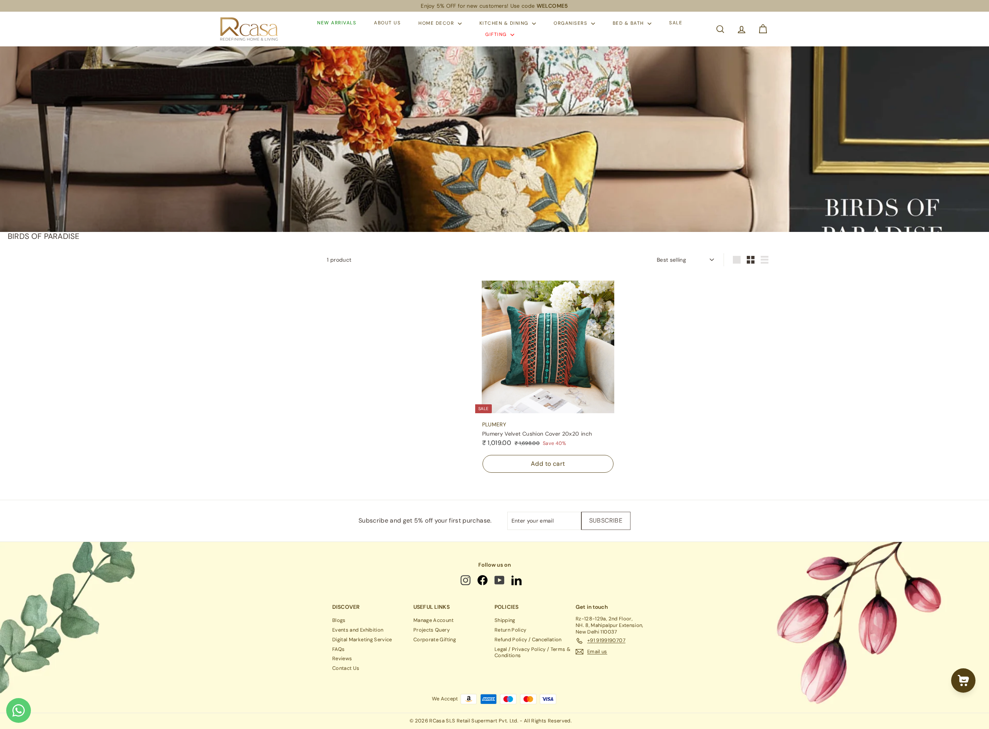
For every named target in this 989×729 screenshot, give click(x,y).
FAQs (338, 649)
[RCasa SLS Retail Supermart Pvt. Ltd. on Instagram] (466, 580)
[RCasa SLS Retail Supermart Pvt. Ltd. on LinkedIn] (517, 580)
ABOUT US (387, 23)
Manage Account (433, 620)
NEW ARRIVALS (336, 23)
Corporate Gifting (434, 639)
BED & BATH (629, 23)
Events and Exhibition (357, 630)
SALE (675, 23)
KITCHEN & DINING (504, 23)
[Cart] (762, 29)
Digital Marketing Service (362, 639)
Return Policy (510, 630)
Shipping (504, 620)
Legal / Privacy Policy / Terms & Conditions (532, 652)
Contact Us (346, 668)
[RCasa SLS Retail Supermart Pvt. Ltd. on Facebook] (483, 580)
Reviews (342, 658)
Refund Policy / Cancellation (528, 639)
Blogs (339, 620)
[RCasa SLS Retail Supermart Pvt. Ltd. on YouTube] (500, 580)
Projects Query (431, 630)
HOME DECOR (437, 23)
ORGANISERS (571, 23)
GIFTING (496, 34)
